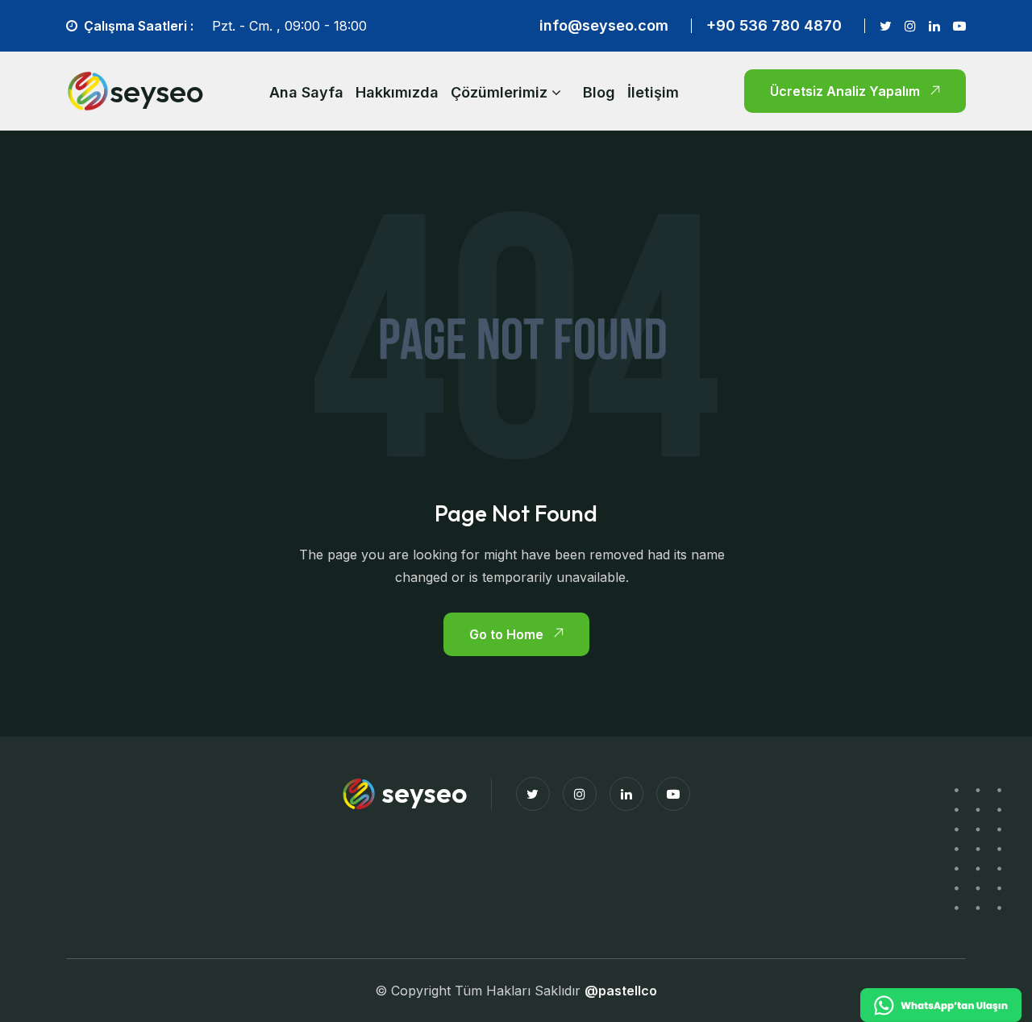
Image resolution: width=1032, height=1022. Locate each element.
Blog (599, 92)
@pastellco (621, 991)
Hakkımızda (397, 92)
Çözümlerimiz (499, 92)
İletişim (653, 92)
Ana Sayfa (306, 92)
